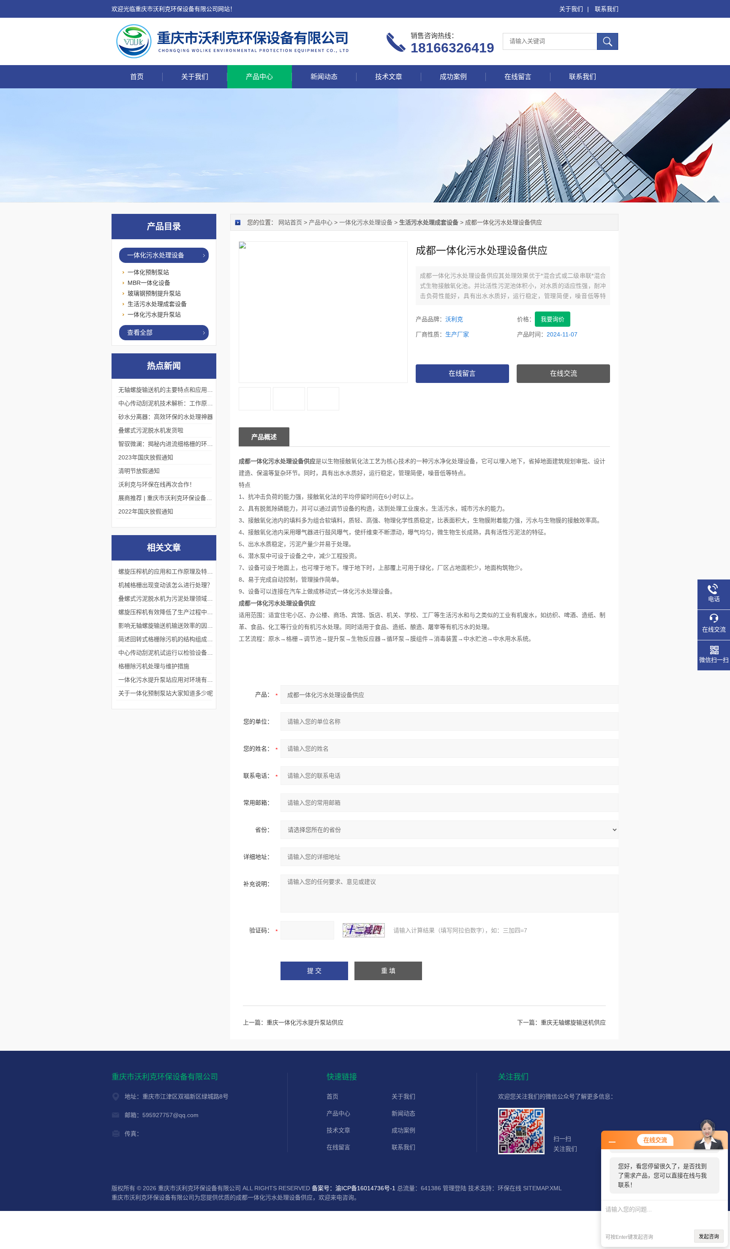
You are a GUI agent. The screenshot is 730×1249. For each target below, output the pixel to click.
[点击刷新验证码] (364, 930)
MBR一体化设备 (149, 282)
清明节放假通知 (139, 470)
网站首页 (290, 222)
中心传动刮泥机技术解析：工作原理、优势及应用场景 (189, 403)
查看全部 (140, 332)
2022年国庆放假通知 (145, 511)
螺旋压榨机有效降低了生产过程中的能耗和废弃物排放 (189, 612)
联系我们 (606, 8)
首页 (137, 76)
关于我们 (571, 8)
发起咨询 (709, 1237)
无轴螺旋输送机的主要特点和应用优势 (168, 389)
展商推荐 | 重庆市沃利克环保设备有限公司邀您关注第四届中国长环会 (209, 498)
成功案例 (453, 76)
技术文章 (388, 76)
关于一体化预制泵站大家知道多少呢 (165, 693)
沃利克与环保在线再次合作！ (156, 484)
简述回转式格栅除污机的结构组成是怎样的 (174, 639)
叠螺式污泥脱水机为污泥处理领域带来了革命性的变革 (189, 598)
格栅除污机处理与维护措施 (153, 666)
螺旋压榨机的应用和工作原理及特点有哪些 (174, 571)
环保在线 (509, 1188)
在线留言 (517, 76)
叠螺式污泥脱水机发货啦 (150, 430)
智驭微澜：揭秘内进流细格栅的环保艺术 (171, 443)
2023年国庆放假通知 (145, 457)
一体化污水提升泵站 (154, 314)
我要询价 (552, 319)
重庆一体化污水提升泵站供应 (305, 1022)
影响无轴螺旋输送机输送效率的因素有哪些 (174, 625)
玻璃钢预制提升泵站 (154, 293)
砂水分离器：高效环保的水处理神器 (165, 416)
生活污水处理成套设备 (157, 304)
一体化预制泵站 (148, 272)
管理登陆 (454, 1188)
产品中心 (259, 76)
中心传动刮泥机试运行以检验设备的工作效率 (177, 652)
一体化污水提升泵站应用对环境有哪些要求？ (177, 679)
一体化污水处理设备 (365, 222)
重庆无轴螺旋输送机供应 (573, 1022)
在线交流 (563, 373)
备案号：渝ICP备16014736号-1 (353, 1188)
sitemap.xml (542, 1188)
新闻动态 (324, 76)
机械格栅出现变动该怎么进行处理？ (165, 585)
